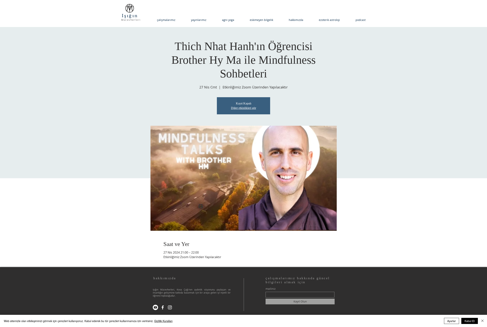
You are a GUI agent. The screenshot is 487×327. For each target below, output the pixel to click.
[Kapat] (482, 321)
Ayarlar (451, 321)
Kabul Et (470, 321)
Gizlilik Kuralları (163, 321)
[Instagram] (170, 307)
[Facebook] (162, 307)
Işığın (131, 15)
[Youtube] (155, 307)
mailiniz (271, 288)
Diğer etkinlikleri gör (243, 108)
